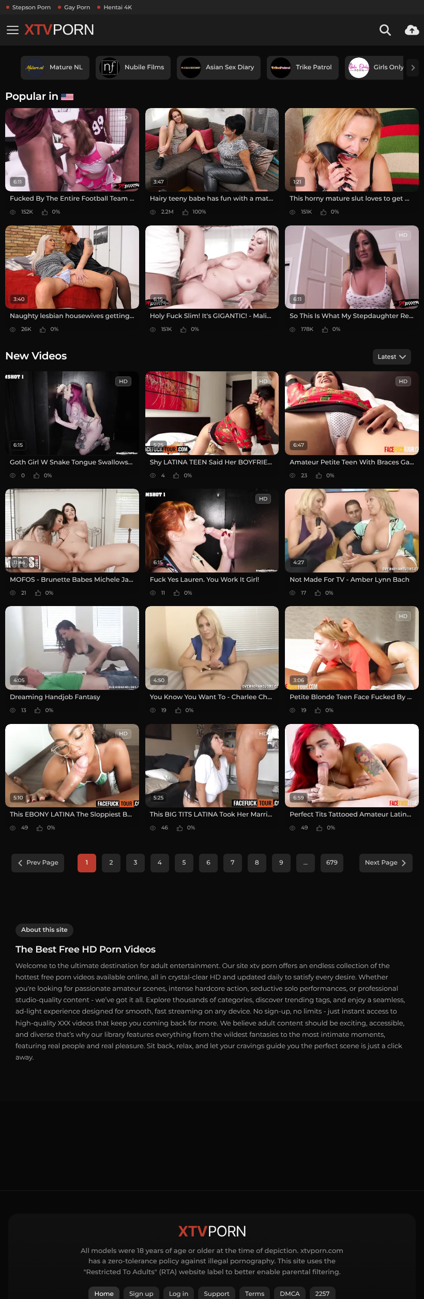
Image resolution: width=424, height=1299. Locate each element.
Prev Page (42, 863)
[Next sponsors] (412, 68)
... (306, 863)
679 (332, 863)
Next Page (381, 863)
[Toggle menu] (12, 30)
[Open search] (385, 30)
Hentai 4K (117, 7)
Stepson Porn (31, 7)
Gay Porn (77, 7)
